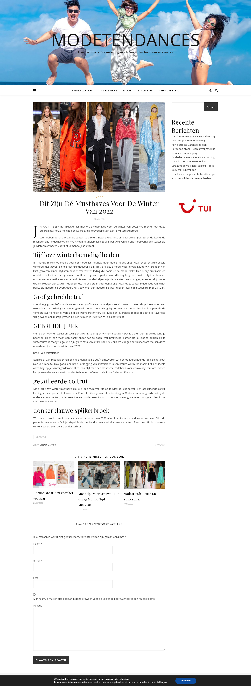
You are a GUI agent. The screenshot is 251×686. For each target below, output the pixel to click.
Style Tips (145, 90)
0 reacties (160, 445)
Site (35, 577)
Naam (37, 543)
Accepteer (185, 680)
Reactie (37, 605)
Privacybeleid (169, 90)
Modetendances (125, 39)
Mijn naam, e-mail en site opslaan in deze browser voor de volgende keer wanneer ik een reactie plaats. (94, 598)
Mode (127, 90)
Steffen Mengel (48, 444)
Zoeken (210, 107)
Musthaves (41, 436)
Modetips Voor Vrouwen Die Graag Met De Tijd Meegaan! (98, 499)
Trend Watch (82, 90)
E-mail (38, 560)
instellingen (160, 682)
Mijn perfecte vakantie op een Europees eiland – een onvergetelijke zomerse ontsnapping (193, 149)
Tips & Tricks (107, 90)
